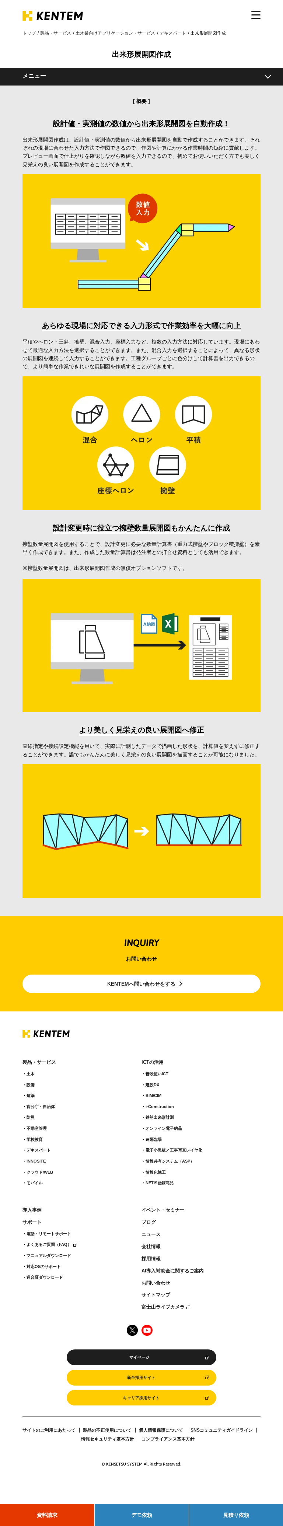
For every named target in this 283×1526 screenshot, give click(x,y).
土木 (31, 1074)
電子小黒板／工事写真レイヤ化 (174, 1150)
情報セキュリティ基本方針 (107, 1439)
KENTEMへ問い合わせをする (141, 984)
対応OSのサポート (44, 1266)
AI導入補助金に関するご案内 (173, 1271)
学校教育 (35, 1139)
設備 (31, 1085)
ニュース (151, 1234)
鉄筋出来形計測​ (160, 1117)
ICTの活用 (153, 1062)
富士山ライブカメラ (163, 1307)
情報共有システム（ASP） (170, 1161)
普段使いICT (157, 1074)
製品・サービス (55, 33)
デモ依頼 (142, 1515)
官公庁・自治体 (41, 1106)
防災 (31, 1117)
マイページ (139, 1357)
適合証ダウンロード (45, 1277)
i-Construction (160, 1106)
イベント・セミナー (163, 1210)
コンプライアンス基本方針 (168, 1439)
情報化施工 (156, 1172)
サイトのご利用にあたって (49, 1430)
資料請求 (47, 1515)
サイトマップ (156, 1294)
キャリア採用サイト (141, 1398)
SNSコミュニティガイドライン (222, 1430)
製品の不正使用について (107, 1430)
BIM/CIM (153, 1095)
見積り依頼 (236, 1515)
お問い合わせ (156, 1283)
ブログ (149, 1222)
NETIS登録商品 (160, 1183)
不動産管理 (37, 1128)
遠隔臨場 (154, 1139)
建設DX (152, 1085)
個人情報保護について (161, 1430)
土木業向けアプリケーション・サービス (115, 33)
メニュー (34, 76)
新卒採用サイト (141, 1377)
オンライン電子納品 (164, 1128)
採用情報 (151, 1258)
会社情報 (151, 1246)
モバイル (35, 1183)
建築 (31, 1095)
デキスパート (173, 33)
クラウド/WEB (40, 1172)
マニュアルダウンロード (49, 1255)
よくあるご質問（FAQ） (49, 1244)
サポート (32, 1222)
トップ (29, 33)
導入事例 (32, 1210)
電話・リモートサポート (49, 1233)
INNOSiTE (36, 1161)
